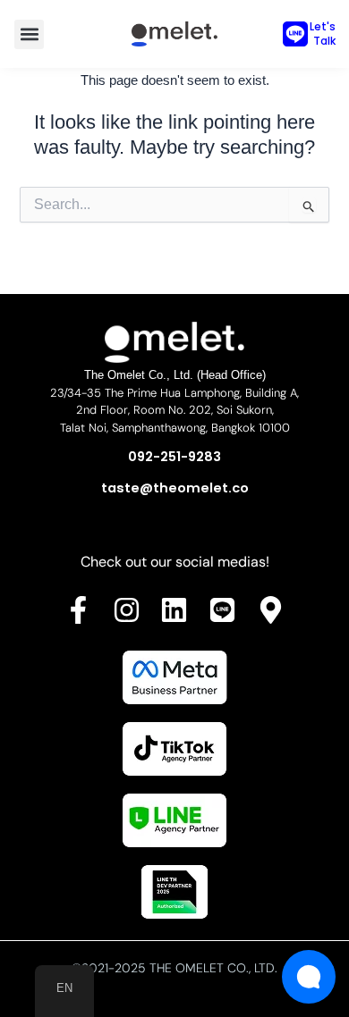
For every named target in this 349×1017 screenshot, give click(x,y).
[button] (29, 34)
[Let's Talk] (295, 34)
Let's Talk (323, 33)
